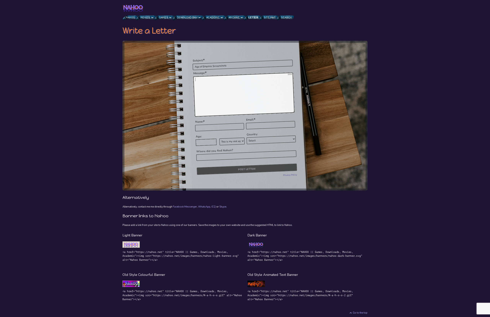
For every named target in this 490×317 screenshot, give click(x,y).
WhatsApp (204, 206)
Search (286, 17)
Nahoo (130, 17)
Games (163, 17)
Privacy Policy (290, 175)
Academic (213, 17)
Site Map (269, 17)
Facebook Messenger (185, 206)
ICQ (214, 206)
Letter (253, 17)
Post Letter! (247, 169)
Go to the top (360, 313)
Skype (222, 206)
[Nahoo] (133, 8)
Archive (234, 17)
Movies (145, 17)
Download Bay (187, 17)
